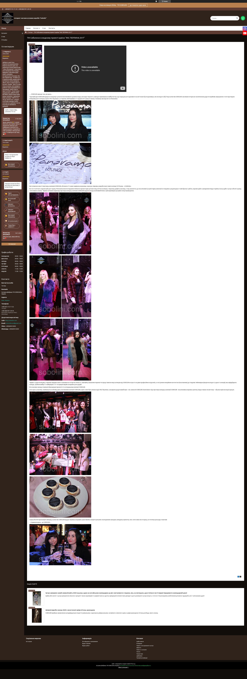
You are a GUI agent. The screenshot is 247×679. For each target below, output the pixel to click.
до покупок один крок (138, 5)
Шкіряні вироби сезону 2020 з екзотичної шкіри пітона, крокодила (70, 610)
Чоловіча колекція (142, 658)
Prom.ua (133, 663)
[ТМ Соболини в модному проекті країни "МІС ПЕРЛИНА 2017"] (35, 54)
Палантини (140, 653)
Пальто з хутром (142, 649)
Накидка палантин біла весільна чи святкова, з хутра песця (12, 185)
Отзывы (4, 40)
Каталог (35, 28)
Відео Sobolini (86, 643)
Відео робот (86, 645)
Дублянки (139, 656)
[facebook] (238, 577)
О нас (44, 28)
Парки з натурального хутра (145, 645)
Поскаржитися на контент (127, 665)
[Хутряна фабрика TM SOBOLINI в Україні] (7, 18)
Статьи (30, 32)
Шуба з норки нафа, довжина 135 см (11, 110)
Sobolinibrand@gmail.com (13, 323)
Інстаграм (29, 641)
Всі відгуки (12, 244)
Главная (28, 28)
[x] (240, 577)
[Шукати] (237, 18)
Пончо (138, 651)
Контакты (52, 28)
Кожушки (139, 643)
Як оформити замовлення (90, 641)
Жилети (139, 647)
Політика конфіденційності (143, 665)
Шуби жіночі (140, 641)
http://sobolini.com (11, 320)
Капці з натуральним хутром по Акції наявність (11, 156)
